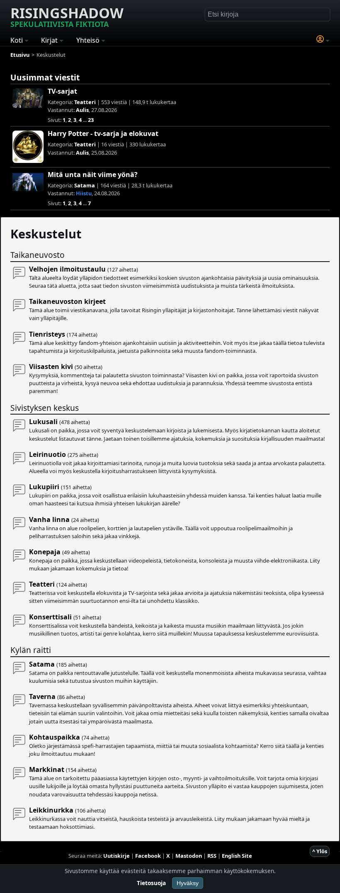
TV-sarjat (62, 91)
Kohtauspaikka (54, 737)
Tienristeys (47, 334)
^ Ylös (319, 851)
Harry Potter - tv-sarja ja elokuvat (103, 133)
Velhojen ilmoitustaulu (67, 269)
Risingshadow (67, 16)
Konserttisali (50, 616)
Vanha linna (49, 519)
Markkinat (46, 769)
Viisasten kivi (51, 366)
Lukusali (43, 421)
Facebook (148, 855)
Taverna (42, 696)
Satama (84, 185)
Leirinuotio (47, 454)
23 (91, 120)
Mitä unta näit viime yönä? (93, 174)
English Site (237, 855)
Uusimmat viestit (45, 77)
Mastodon (188, 855)
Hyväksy (188, 883)
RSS (211, 855)
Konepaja (45, 551)
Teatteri (85, 102)
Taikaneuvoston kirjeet (67, 301)
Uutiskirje (116, 855)
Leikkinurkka (51, 810)
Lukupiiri (44, 486)
